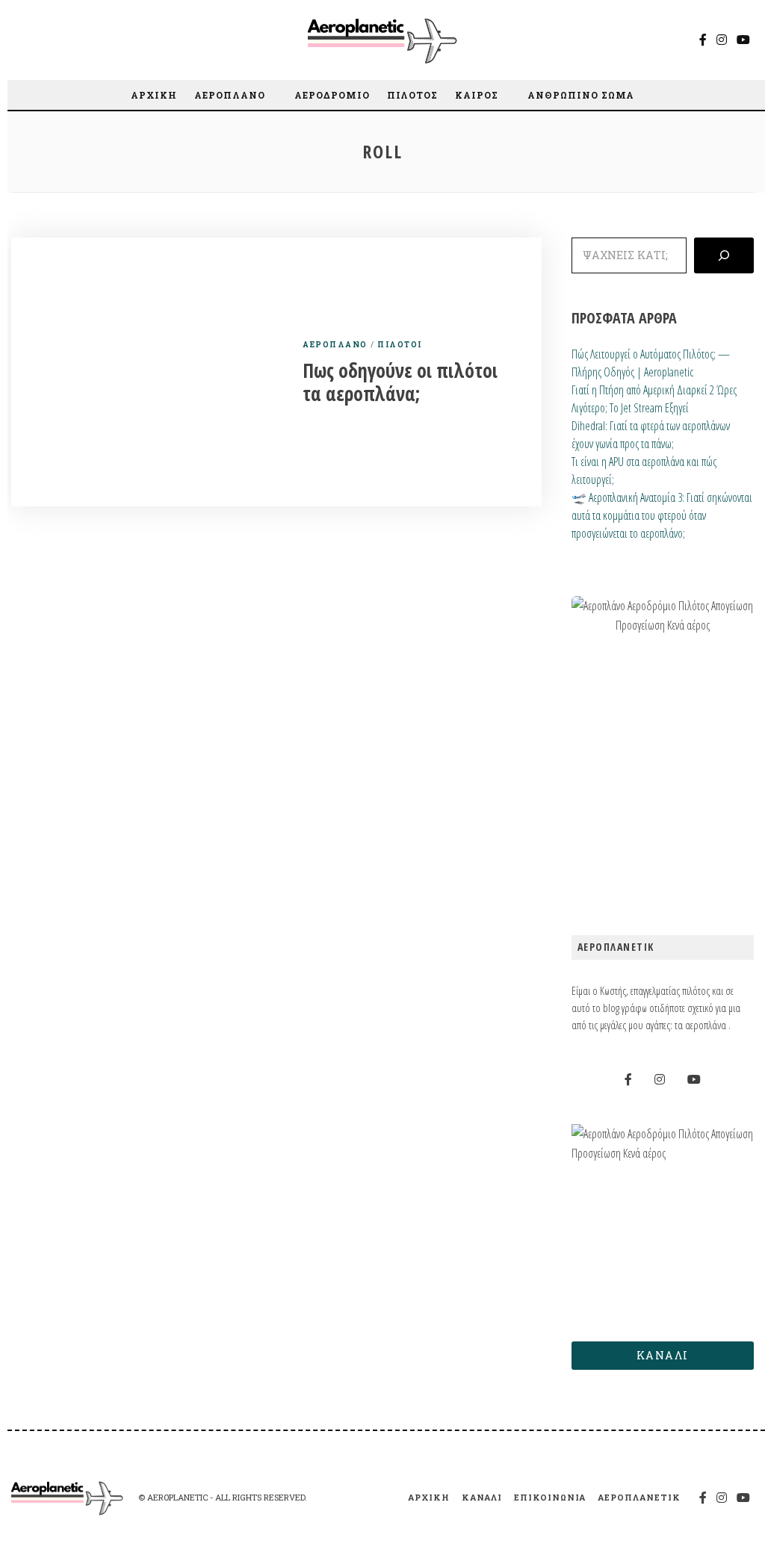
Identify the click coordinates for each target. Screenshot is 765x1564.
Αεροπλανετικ (639, 1497)
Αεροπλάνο (335, 345)
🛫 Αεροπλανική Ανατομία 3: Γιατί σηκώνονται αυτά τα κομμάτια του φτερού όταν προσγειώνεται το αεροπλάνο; (662, 515)
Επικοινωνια (550, 1497)
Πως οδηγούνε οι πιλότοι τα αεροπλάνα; (400, 382)
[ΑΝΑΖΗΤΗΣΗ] (724, 255)
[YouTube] (743, 40)
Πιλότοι (399, 345)
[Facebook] (703, 40)
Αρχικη (154, 95)
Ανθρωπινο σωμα (580, 95)
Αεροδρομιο (332, 95)
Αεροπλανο (229, 95)
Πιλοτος (412, 95)
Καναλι (482, 1497)
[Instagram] (722, 40)
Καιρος (476, 95)
